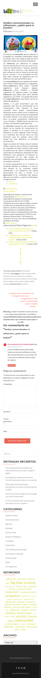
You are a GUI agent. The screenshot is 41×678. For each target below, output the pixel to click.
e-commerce (31, 602)
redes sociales (19, 281)
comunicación (12, 592)
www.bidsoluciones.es (20, 673)
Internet (6, 279)
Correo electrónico (7, 421)
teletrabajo (8, 626)
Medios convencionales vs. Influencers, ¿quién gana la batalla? (23, 243)
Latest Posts (13, 184)
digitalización (11, 602)
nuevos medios (8, 281)
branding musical (10, 586)
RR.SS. (7, 562)
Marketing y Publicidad (14, 554)
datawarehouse (18, 599)
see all (33, 225)
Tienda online (20, 627)
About (11, 181)
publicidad (21, 616)
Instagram (28, 276)
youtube (6, 284)
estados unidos (31, 273)
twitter (31, 281)
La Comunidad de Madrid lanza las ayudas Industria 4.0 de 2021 (21, 230)
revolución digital (11, 624)
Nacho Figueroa (9, 191)
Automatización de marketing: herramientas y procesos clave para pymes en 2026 (21, 487)
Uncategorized (11, 566)
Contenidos (9, 541)
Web (5, 431)
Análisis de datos (11, 515)
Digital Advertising (29, 599)
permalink (24, 284)
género (28, 607)
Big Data (8, 524)
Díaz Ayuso (21, 602)
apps (7, 583)
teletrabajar (31, 624)
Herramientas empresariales (16, 549)
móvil (13, 616)
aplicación (31, 579)
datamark (9, 599)
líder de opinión (15, 279)
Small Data (22, 624)
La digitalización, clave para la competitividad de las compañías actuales (21, 237)
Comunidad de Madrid (28, 592)
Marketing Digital (24, 613)
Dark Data (33, 596)
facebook (6, 276)
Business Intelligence (13, 537)
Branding (8, 528)
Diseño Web (10, 545)
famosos (13, 276)
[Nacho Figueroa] (10, 188)
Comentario (7, 384)
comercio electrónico (24, 589)
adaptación (11, 579)
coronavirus (12, 595)
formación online (18, 607)
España (22, 273)
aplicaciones (21, 579)
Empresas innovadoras (12, 604)
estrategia (33, 604)
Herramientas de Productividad (20, 344)
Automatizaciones (12, 520)
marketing (10, 613)
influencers (21, 276)
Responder (11, 365)
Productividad (10, 558)
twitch (26, 281)
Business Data (10, 532)
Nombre (7, 412)
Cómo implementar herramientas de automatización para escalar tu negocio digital (20, 470)
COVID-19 (25, 596)
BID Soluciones (20, 197)
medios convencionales (29, 279)
